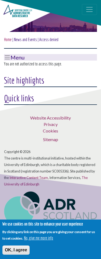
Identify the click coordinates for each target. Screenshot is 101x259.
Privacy (51, 124)
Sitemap (50, 139)
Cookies (50, 130)
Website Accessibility (50, 117)
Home (8, 39)
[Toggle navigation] (89, 9)
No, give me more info (38, 237)
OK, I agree (16, 250)
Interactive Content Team (28, 177)
